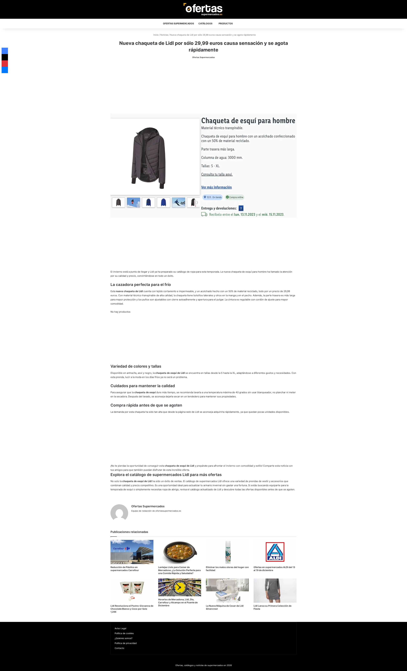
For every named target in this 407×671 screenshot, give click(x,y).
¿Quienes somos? (123, 638)
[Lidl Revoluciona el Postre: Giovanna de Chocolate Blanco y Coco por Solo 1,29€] (131, 591)
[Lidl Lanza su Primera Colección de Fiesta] (275, 591)
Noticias (164, 35)
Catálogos (205, 23)
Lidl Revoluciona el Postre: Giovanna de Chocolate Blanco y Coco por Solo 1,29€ (131, 608)
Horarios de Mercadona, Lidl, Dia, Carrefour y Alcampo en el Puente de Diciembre (178, 602)
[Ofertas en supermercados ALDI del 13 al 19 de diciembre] (275, 552)
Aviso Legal (120, 628)
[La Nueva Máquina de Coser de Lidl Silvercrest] (227, 591)
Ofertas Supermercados (178, 23)
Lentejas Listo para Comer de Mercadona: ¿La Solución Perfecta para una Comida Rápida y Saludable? (179, 570)
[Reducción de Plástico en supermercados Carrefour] (131, 552)
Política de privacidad (126, 643)
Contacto (119, 648)
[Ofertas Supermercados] (203, 9)
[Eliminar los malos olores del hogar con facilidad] (227, 552)
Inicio (156, 35)
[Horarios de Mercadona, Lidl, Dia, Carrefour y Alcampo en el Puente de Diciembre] (179, 587)
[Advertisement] (203, 86)
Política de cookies (124, 633)
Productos (226, 23)
